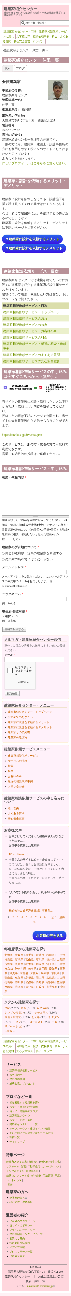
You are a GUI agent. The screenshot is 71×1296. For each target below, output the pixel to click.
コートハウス (14, 1180)
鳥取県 (19, 977)
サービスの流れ (17, 761)
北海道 (9, 955)
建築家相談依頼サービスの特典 (25, 324)
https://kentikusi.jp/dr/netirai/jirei (22, 435)
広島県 (50, 977)
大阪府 (34, 973)
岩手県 (29, 955)
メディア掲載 (17, 1247)
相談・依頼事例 (42, 1046)
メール (10, 654)
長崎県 (9, 987)
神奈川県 (20, 968)
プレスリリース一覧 (21, 1251)
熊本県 (19, 987)
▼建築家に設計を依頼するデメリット (34, 248)
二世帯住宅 (33, 1166)
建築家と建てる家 (16, 1161)
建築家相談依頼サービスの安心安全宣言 (31, 361)
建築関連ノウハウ (19, 1115)
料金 (54, 36)
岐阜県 (32, 968)
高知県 (40, 982)
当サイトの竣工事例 (21, 1120)
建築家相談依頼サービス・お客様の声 (30, 331)
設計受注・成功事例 (21, 1202)
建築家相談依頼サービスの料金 (25, 337)
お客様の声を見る (49, 936)
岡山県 (40, 977)
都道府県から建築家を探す (24, 1102)
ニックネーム (12, 593)
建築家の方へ (18, 1197)
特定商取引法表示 (19, 1243)
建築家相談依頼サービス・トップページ (31, 312)
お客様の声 (23, 36)
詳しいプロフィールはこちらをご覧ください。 (35, 163)
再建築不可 (32, 1171)
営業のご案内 (17, 1238)
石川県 (40, 959)
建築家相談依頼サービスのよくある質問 (31, 355)
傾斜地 (44, 1161)
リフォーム (12, 1166)
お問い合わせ (16, 786)
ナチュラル (41, 1012)
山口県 (61, 977)
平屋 (57, 1175)
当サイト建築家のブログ (23, 1111)
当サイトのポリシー (21, 1225)
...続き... (10, 1031)
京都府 (24, 973)
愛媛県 (29, 982)
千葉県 (61, 964)
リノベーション (14, 1026)
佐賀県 (61, 982)
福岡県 (50, 982)
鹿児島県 (51, 987)
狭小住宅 (55, 1161)
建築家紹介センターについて (26, 1234)
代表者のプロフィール (22, 1221)
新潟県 (19, 959)
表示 (9, 68)
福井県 (50, 959)
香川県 (19, 982)
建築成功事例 (17, 1079)
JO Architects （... (19, 854)
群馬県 (40, 964)
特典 (10, 766)
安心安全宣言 (22, 41)
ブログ (20, 68)
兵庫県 (45, 973)
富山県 (29, 959)
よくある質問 (16, 813)
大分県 (29, 987)
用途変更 (48, 1175)
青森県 (19, 955)
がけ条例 (36, 1175)
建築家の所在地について (20, 547)
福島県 (9, 959)
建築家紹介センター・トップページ (30, 712)
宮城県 (40, 955)
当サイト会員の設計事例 (23, 1107)
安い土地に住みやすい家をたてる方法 (31, 1133)
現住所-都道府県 (14, 611)
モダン (17, 1022)
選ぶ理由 (13, 808)
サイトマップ (44, 1051)
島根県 (29, 977)
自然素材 (42, 1008)
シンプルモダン (14, 1012)
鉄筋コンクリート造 (17, 1175)
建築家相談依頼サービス (23, 755)
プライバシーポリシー (22, 1229)
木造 (23, 1008)
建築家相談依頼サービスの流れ (25, 318)
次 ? (53, 917)
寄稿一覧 (14, 1137)
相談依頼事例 (41, 36)
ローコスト (36, 1022)
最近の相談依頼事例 (20, 781)
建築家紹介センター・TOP (20, 31)
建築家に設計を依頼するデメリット (30, 727)
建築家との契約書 (19, 732)
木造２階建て (13, 1017)
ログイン (38, 41)
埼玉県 (50, 964)
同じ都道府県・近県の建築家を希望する (33, 553)
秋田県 (50, 955)
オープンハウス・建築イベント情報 (29, 1128)
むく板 (36, 1017)
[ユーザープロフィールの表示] (58, 98)
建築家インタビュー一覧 (23, 1124)
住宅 (7, 1008)
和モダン (54, 1017)
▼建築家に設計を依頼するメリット (32, 239)
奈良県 (55, 973)
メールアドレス (14, 567)
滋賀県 (13, 973)
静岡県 (43, 968)
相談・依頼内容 (14, 477)
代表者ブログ (17, 1256)
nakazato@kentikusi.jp (41, 1286)
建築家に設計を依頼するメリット (28, 722)
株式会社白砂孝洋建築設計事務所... (31, 910)
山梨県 (61, 959)
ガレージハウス (51, 1166)
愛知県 (53, 968)
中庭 (54, 1022)
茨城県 (19, 964)
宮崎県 (40, 987)
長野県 (9, 964)
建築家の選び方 (17, 737)
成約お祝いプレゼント (22, 1083)
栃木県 (29, 964)
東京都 (9, 968)
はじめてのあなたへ (20, 717)
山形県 (61, 955)
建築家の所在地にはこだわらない (29, 559)
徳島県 (9, 982)
